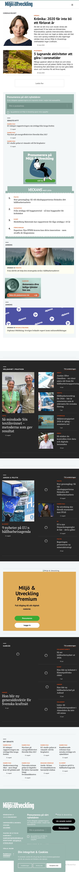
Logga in (27, 625)
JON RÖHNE (6, 828)
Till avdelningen (70, 369)
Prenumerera (27, 618)
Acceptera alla (53, 865)
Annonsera (6, 856)
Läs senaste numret (63, 821)
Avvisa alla (39, 865)
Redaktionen (7, 854)
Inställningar (25, 865)
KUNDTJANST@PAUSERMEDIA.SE (13, 838)
